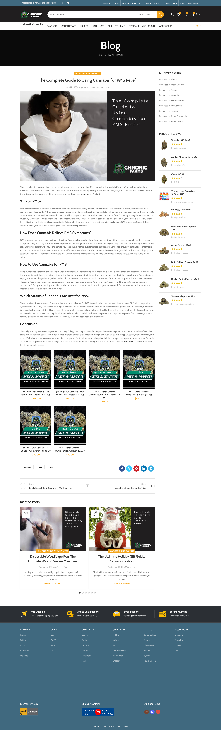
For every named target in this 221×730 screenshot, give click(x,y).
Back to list (87, 486)
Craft (53, 634)
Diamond (86, 650)
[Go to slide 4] (89, 593)
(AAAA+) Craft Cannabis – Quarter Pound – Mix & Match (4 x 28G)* (104, 394)
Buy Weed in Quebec (168, 90)
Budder (85, 634)
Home (100, 54)
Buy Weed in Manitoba (169, 95)
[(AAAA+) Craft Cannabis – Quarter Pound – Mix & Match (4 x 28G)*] (104, 369)
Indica (23, 634)
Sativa (23, 640)
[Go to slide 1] (80, 593)
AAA (53, 645)
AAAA (53, 640)
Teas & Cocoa (150, 660)
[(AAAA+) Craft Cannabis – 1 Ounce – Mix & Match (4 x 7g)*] (139, 369)
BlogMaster (83, 87)
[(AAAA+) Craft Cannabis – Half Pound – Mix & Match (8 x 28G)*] (70, 369)
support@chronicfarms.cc (134, 615)
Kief (114, 645)
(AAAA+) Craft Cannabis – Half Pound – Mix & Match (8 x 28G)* (70, 393)
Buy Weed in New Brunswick (171, 100)
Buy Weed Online (115, 54)
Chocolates (149, 645)
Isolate (116, 640)
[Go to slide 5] (92, 593)
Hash (84, 660)
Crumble (85, 645)
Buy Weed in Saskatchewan (171, 121)
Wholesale (24, 650)
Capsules (179, 640)
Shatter (116, 660)
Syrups (147, 655)
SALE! (198, 26)
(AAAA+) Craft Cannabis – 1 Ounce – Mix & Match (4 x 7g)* (139, 393)
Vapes (65, 551)
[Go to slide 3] (86, 593)
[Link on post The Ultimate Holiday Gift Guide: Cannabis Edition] (122, 529)
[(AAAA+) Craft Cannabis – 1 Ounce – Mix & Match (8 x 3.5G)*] (35, 425)
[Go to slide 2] (83, 593)
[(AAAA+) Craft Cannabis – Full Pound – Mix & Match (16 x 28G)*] (35, 369)
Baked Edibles (150, 634)
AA (52, 650)
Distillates (86, 655)
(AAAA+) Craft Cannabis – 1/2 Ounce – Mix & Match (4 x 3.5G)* (70, 449)
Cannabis (95, 73)
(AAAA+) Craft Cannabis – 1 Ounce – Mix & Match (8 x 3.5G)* (36, 449)
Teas (177, 650)
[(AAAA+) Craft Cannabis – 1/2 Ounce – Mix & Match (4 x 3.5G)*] (70, 425)
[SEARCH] (160, 14)
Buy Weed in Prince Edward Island (174, 116)
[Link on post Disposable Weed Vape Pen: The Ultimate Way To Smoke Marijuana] (53, 529)
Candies (147, 640)
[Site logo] (31, 14)
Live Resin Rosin (120, 650)
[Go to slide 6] (95, 593)
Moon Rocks (118, 655)
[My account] (172, 14)
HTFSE (116, 634)
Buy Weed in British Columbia (172, 84)
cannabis (85, 194)
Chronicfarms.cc (128, 341)
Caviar (84, 640)
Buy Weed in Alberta (168, 79)
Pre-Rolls (24, 655)
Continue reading (53, 583)
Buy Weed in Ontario (168, 111)
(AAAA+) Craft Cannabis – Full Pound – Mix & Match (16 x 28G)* (36, 393)
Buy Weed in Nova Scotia (170, 105)
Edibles (178, 645)
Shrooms (179, 634)
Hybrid (23, 645)
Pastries (147, 650)
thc (51, 467)
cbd (40, 467)
